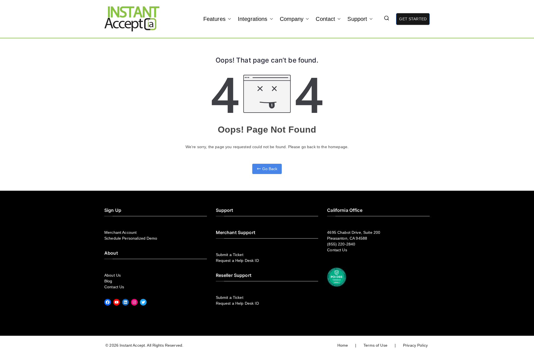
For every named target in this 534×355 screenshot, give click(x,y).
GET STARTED (413, 19)
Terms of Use (375, 345)
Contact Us (114, 287)
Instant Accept (132, 345)
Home (342, 345)
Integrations (253, 19)
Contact (325, 19)
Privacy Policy (415, 345)
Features (214, 19)
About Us (112, 275)
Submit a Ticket (229, 254)
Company (292, 19)
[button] (228, 19)
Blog (108, 281)
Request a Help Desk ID (237, 260)
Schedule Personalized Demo (130, 238)
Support (357, 19)
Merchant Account (120, 232)
